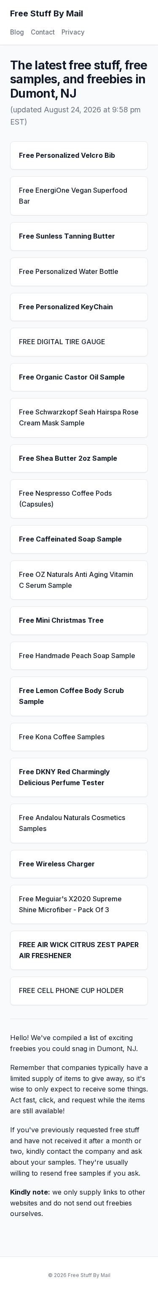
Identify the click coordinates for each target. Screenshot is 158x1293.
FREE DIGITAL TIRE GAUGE (62, 341)
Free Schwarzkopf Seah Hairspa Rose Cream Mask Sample (79, 417)
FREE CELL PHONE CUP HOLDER (71, 990)
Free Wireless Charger (57, 864)
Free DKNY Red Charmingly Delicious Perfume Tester (64, 777)
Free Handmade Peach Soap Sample (77, 655)
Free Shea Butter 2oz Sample (68, 458)
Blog (17, 32)
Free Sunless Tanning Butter (67, 236)
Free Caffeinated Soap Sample (70, 539)
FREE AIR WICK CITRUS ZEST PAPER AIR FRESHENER (79, 950)
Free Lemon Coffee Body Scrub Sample (71, 696)
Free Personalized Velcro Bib (67, 155)
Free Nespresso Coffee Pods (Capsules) (65, 498)
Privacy (73, 32)
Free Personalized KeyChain (66, 307)
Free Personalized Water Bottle (68, 271)
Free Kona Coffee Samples (61, 737)
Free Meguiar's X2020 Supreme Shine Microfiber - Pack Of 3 (70, 904)
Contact (43, 32)
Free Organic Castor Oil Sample (72, 377)
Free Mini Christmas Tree (61, 620)
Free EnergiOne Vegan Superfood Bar (73, 195)
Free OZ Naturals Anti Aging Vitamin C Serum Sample (76, 579)
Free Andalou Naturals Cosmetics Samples (72, 823)
